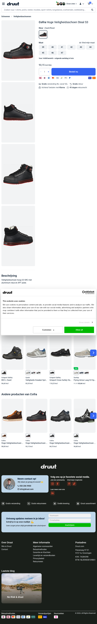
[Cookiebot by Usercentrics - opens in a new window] (84, 292)
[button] (18, 50)
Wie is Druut (6, 546)
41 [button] (62, 47)
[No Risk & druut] (21, 603)
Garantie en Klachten (41, 552)
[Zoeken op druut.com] (48, 10)
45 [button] (43, 53)
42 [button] (71, 47)
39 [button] (43, 47)
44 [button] (90, 47)
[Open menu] (3, 3)
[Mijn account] (81, 3)
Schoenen (5, 16)
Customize (46, 330)
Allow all (79, 330)
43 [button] (81, 47)
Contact (4, 549)
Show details (84, 322)
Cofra (42, 22)
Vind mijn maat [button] (88, 43)
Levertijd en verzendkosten (44, 555)
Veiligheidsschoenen (22, 16)
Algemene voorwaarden (43, 546)
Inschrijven (69, 525)
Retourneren (38, 561)
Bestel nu (73, 71)
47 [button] (62, 53)
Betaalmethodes (40, 549)
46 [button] (52, 53)
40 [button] (52, 47)
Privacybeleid (38, 558)
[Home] (13, 3)
